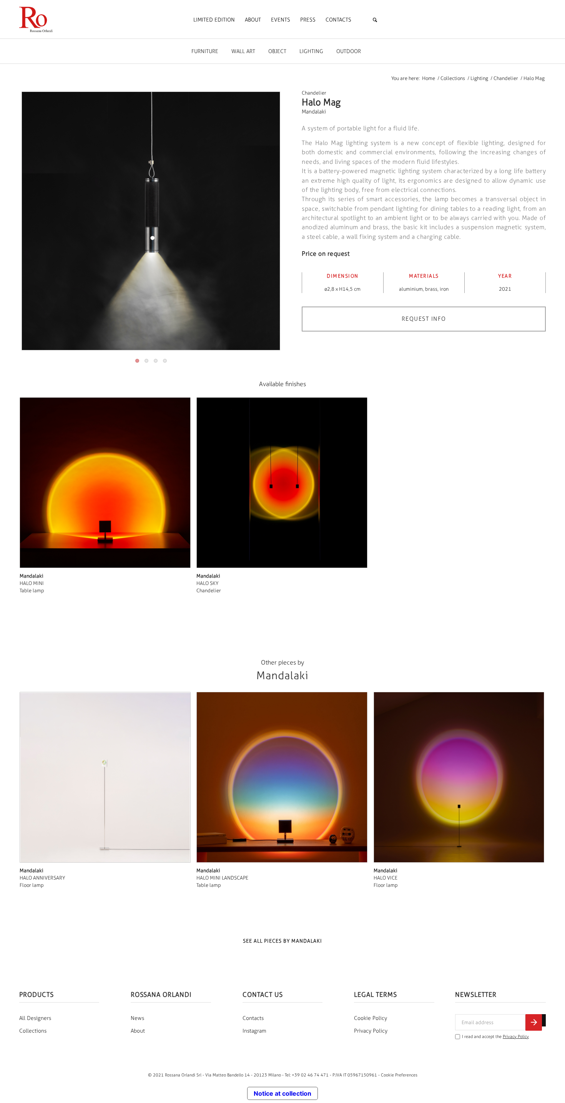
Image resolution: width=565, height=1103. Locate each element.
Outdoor (348, 51)
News (137, 1018)
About (138, 1031)
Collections (33, 1031)
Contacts (253, 1018)
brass (431, 289)
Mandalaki (314, 111)
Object (277, 51)
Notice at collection (282, 1093)
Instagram (254, 1031)
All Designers (35, 1018)
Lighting (311, 51)
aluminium (411, 289)
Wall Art (243, 51)
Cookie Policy (370, 1018)
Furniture (204, 51)
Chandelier (314, 93)
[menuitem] (214, 20)
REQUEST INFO (424, 318)
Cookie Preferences (399, 1075)
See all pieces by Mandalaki (282, 941)
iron (444, 289)
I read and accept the (495, 1037)
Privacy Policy (370, 1031)
